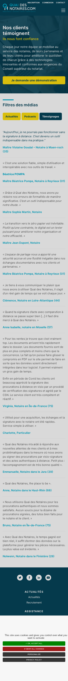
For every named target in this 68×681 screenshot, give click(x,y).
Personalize (34, 654)
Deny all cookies (35, 649)
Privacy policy (34, 660)
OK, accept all (34, 643)
